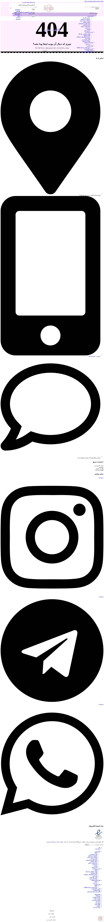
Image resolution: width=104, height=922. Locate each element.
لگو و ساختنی (86, 35)
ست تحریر (87, 27)
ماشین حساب (86, 22)
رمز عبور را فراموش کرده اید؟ (27, 12)
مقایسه (98, 905)
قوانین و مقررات (99, 470)
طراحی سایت (59, 842)
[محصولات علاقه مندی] (39, 7)
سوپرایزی (87, 38)
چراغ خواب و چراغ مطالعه (83, 47)
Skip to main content (98, 1)
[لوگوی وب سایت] (48, 12)
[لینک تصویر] (98, 839)
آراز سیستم (49, 842)
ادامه (33, 16)
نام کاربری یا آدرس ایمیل (26, 5)
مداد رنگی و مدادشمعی (84, 23)
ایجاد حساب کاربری (27, 2)
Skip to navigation (88, 1)
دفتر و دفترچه (86, 17)
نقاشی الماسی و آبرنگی (84, 34)
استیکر (88, 29)
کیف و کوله (87, 30)
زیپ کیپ (87, 44)
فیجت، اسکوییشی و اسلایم (83, 36)
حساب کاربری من (98, 465)
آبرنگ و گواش (86, 25)
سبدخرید (101, 467)
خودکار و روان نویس (85, 20)
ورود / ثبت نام (96, 907)
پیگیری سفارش (99, 468)
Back (96, 852)
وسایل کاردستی (86, 41)
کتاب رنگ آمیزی (86, 39)
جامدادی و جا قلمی (85, 19)
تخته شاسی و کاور (85, 26)
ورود (33, 9)
